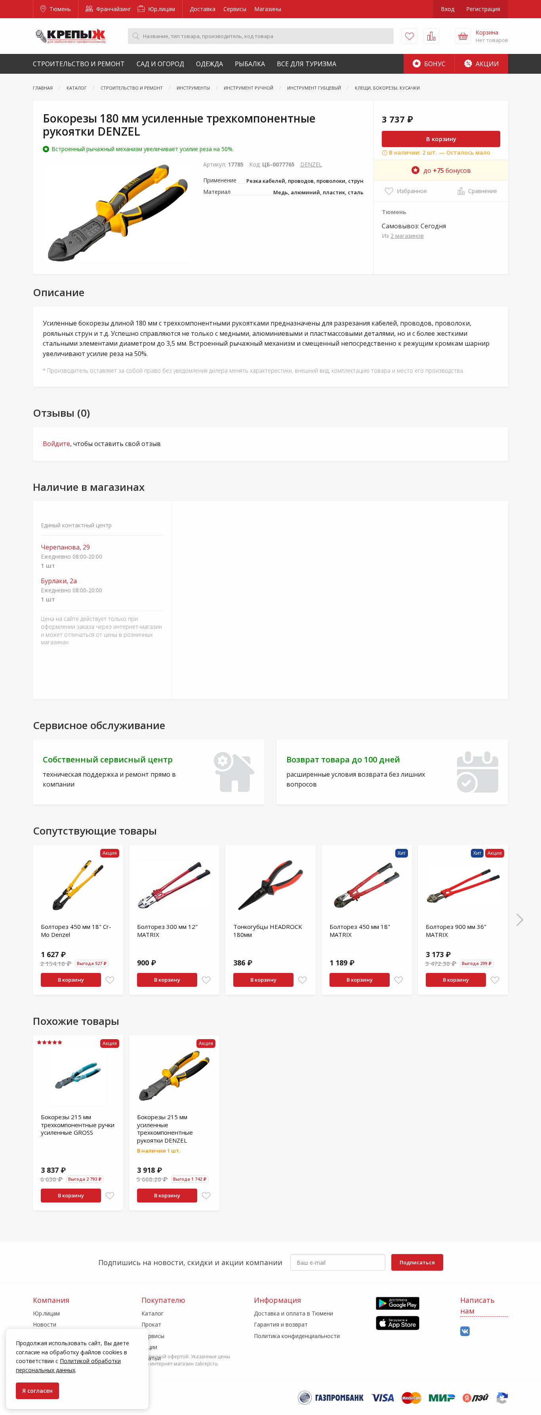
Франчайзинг (113, 9)
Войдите (56, 443)
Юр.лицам (161, 9)
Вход (447, 9)
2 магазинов (407, 235)
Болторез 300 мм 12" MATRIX (167, 930)
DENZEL (311, 164)
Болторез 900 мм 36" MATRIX (456, 930)
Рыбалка (250, 63)
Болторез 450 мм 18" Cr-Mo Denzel (76, 930)
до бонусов (447, 170)
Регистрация (483, 9)
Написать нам (477, 1305)
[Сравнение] (431, 36)
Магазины (267, 9)
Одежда (209, 63)
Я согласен (37, 1390)
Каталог (152, 1313)
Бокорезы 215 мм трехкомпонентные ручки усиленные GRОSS (77, 1124)
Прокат (151, 1324)
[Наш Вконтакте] (465, 1331)
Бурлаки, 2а (59, 581)
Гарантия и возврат (281, 1324)
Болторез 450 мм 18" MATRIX (360, 930)
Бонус (434, 63)
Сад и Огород (160, 63)
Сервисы (234, 9)
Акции (486, 63)
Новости (44, 1324)
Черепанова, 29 (65, 547)
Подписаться (417, 1262)
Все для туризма (306, 63)
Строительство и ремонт (79, 63)
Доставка (202, 9)
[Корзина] (463, 36)
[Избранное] (409, 36)
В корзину (441, 139)
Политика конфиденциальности (297, 1336)
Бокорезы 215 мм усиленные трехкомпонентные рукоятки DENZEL (165, 1128)
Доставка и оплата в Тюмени (293, 1313)
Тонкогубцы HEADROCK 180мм (267, 930)
